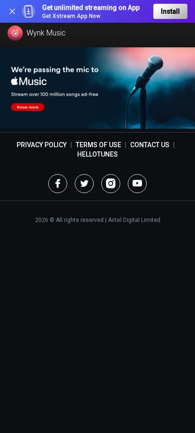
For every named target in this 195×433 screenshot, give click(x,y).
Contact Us (149, 145)
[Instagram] (110, 183)
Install (170, 11)
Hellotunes (97, 154)
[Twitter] (84, 183)
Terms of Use (98, 145)
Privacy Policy (42, 145)
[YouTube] (137, 183)
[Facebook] (57, 183)
